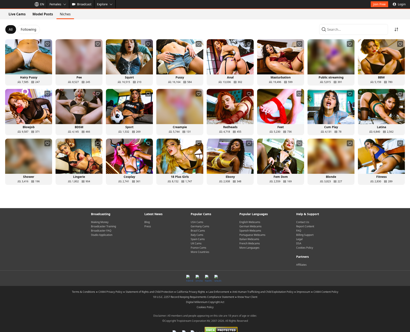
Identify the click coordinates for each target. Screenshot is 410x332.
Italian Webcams (249, 239)
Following (28, 29)
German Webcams (250, 226)
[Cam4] (15, 4)
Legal (299, 239)
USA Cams (197, 222)
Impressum (303, 292)
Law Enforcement (218, 292)
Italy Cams (197, 235)
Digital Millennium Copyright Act (205, 302)
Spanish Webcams (250, 230)
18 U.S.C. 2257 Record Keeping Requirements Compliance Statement (193, 297)
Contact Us (302, 222)
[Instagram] (199, 278)
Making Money (99, 222)
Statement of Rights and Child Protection (149, 292)
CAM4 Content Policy (325, 292)
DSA (298, 243)
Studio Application (101, 235)
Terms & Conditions (83, 292)
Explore (102, 4)
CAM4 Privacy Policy (110, 292)
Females (55, 4)
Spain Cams (198, 239)
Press (147, 226)
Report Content (305, 226)
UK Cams (196, 243)
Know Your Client (247, 297)
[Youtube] (217, 278)
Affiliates (301, 265)
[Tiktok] (189, 278)
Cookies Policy (304, 247)
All (11, 29)
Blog (147, 222)
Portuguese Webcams (252, 235)
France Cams (198, 247)
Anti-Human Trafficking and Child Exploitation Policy (262, 292)
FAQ (298, 230)
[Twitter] (208, 278)
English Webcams (249, 222)
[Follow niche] (47, 44)
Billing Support (304, 235)
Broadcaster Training (103, 226)
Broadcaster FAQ (101, 230)
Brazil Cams (198, 230)
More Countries (200, 252)
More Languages (249, 247)
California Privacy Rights (191, 292)
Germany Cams (200, 226)
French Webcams (249, 243)
